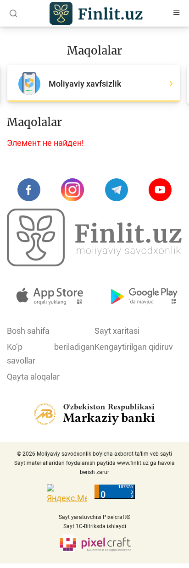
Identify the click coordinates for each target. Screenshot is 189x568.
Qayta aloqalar (33, 376)
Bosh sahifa (28, 331)
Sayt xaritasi (116, 331)
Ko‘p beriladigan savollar (50, 353)
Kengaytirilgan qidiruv (133, 347)
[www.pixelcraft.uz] (94, 543)
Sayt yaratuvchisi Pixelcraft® (94, 517)
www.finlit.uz (133, 463)
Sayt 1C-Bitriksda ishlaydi (94, 526)
